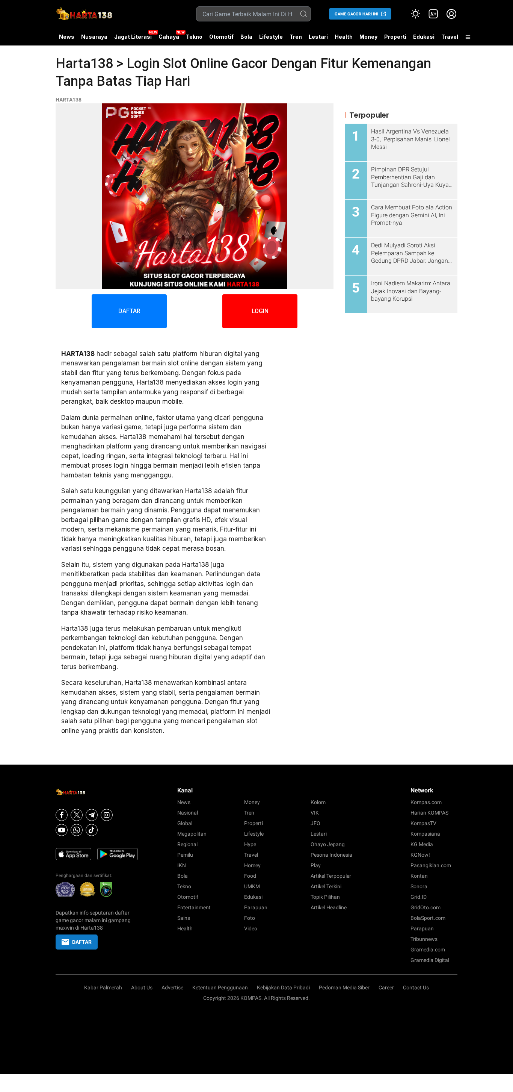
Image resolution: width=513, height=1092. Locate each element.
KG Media (421, 844)
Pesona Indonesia (331, 855)
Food (250, 876)
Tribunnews (424, 939)
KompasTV (423, 823)
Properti (395, 36)
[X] (77, 815)
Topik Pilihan (325, 897)
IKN (181, 865)
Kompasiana (425, 834)
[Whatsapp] (77, 830)
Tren (296, 36)
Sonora (418, 886)
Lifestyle (271, 36)
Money (368, 36)
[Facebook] (62, 815)
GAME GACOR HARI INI (356, 14)
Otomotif (221, 36)
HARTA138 (68, 100)
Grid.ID (418, 897)
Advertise (172, 987)
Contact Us (416, 987)
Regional (187, 844)
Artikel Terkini (326, 886)
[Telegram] (92, 815)
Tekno (194, 36)
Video (250, 928)
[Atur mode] (415, 14)
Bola (246, 36)
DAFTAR (129, 311)
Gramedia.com (427, 950)
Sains (183, 918)
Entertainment (194, 907)
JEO (315, 823)
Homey (252, 865)
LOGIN (260, 311)
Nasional (187, 813)
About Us (141, 987)
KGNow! (420, 855)
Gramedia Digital (429, 960)
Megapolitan (192, 834)
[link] (433, 14)
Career (386, 987)
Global (184, 823)
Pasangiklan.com (430, 865)
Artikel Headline (329, 907)
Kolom (318, 802)
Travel (449, 36)
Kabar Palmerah (103, 987)
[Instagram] (107, 815)
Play (316, 865)
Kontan (419, 876)
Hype (250, 844)
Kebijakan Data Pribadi (283, 987)
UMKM (252, 886)
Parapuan (255, 907)
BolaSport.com (427, 918)
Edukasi (424, 36)
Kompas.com (426, 802)
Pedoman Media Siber (344, 987)
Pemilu (185, 855)
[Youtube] (62, 830)
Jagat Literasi (133, 36)
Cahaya (168, 36)
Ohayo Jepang (328, 844)
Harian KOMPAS (429, 813)
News (66, 36)
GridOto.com (425, 907)
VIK (315, 813)
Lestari (318, 39)
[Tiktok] (92, 830)
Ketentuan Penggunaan (220, 987)
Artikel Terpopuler (331, 876)
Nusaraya (94, 36)
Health (344, 36)
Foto (249, 918)
